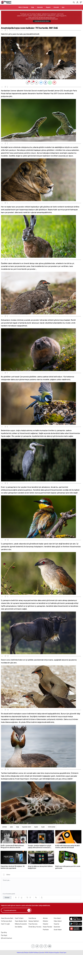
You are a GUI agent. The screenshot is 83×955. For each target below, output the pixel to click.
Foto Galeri (57, 918)
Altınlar (45, 918)
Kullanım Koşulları (54, 952)
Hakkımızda (20, 952)
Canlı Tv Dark (19, 918)
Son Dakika (18, 927)
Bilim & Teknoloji (23, 7)
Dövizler (45, 921)
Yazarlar (56, 924)
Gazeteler (57, 927)
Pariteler (46, 929)
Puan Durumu (33, 924)
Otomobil (56, 7)
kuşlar (43, 827)
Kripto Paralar (47, 927)
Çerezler (41, 952)
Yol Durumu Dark (6, 921)
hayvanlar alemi (26, 827)
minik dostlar (51, 827)
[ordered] (27, 897)
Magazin (48, 7)
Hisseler (45, 924)
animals (4, 827)
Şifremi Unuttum (6, 938)
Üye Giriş (4, 932)
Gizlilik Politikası (34, 952)
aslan (11, 827)
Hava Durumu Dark (7, 918)
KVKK (46, 952)
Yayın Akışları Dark (21, 921)
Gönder (7, 897)
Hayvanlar (40, 7)
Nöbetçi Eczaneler (21, 924)
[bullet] (30, 897)
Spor (63, 7)
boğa (17, 827)
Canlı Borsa (32, 918)
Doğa (32, 7)
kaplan (36, 827)
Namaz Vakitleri (34, 921)
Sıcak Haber (58, 929)
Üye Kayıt (4, 935)
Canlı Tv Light (5, 924)
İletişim (26, 952)
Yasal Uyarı (63, 952)
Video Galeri (58, 921)
